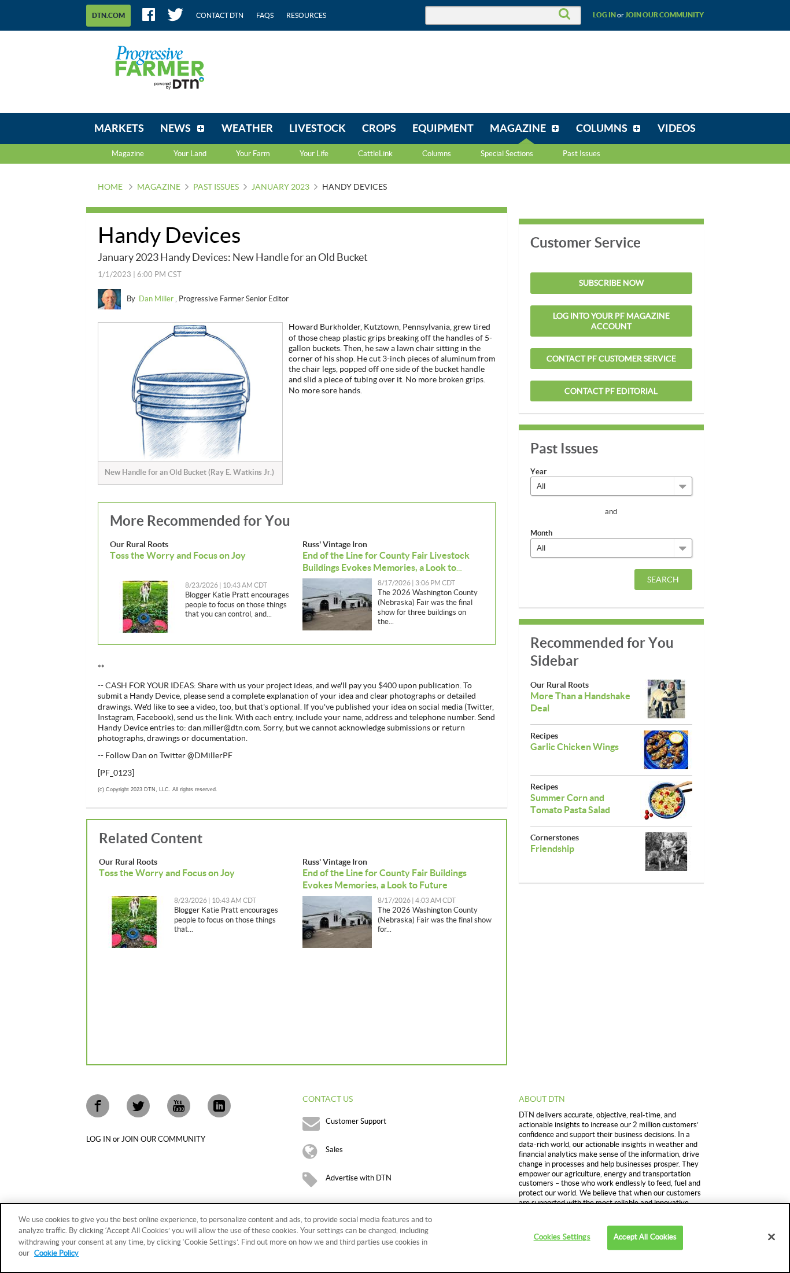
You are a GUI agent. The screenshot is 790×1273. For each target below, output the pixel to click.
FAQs (265, 15)
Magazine (128, 154)
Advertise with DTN (359, 1178)
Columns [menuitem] (436, 154)
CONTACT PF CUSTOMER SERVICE (611, 359)
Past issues (216, 187)
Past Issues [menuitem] (581, 154)
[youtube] (178, 1105)
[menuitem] (119, 128)
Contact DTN (219, 15)
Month (541, 533)
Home (110, 187)
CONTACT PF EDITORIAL (611, 392)
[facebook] (97, 1105)
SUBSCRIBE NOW (611, 283)
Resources (306, 15)
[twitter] (138, 1105)
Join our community (664, 15)
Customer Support (356, 1121)
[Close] (771, 1237)
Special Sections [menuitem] (507, 154)
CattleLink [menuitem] (375, 154)
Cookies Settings (562, 1238)
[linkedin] (219, 1105)
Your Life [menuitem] (314, 154)
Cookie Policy (56, 1253)
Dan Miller (157, 299)
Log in (604, 15)
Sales (334, 1150)
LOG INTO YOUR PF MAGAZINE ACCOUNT (611, 321)
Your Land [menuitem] (189, 154)
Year (538, 471)
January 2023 (280, 187)
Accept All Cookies (645, 1238)
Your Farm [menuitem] (253, 154)
